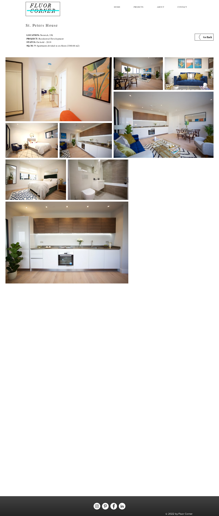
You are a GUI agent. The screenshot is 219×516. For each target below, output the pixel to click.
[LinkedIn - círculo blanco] (122, 506)
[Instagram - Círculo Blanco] (97, 506)
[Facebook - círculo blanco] (113, 506)
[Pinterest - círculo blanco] (105, 506)
